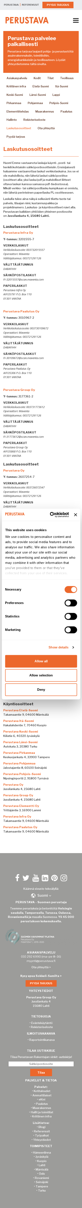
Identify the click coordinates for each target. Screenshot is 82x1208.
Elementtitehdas (18, 111)
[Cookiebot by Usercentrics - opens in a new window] (51, 514)
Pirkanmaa (14, 103)
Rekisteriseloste (34, 119)
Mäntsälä (42, 1169)
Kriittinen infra (16, 86)
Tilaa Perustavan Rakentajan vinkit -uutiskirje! (41, 1057)
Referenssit (42, 1131)
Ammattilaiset (41, 1095)
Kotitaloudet (42, 1091)
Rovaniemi (42, 1178)
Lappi (56, 94)
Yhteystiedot (42, 1139)
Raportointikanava (42, 1039)
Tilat (50, 78)
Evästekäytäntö (42, 1023)
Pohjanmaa (35, 103)
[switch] (71, 602)
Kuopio (42, 1161)
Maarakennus (44, 111)
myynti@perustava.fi (41, 961)
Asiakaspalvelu (17, 78)
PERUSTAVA (11, 4)
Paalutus (66, 111)
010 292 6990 (31, 956)
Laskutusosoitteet (19, 128)
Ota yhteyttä (46, 128)
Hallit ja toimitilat (42, 1112)
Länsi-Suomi (38, 94)
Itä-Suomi (61, 86)
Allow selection (41, 675)
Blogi (41, 1127)
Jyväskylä (41, 1156)
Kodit (37, 78)
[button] (41, 895)
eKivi (42, 1099)
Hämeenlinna (42, 1152)
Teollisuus (67, 78)
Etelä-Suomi (41, 86)
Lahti (42, 1165)
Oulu (42, 1173)
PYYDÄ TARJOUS (58, 5)
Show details (58, 647)
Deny (41, 689)
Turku (42, 1190)
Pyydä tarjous (16, 136)
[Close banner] (75, 514)
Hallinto (12, 119)
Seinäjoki (42, 1182)
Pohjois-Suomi (58, 103)
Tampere (42, 1186)
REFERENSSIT (30, 4)
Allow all (41, 661)
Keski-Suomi (15, 94)
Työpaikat (42, 1135)
